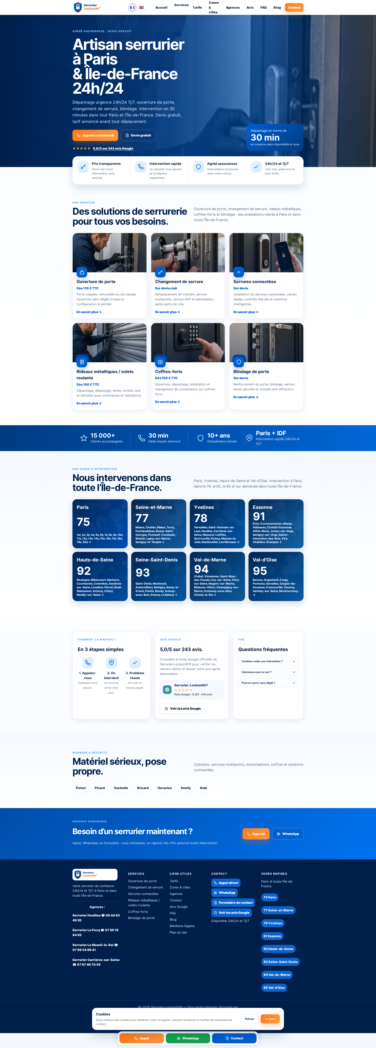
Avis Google (179, 907)
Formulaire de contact (236, 903)
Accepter (270, 1018)
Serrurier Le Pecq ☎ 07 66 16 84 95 (95, 932)
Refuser (249, 1018)
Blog (277, 7)
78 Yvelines (273, 923)
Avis (250, 7)
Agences (233, 7)
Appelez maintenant (98, 135)
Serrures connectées (143, 894)
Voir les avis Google (185, 708)
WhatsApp (290, 834)
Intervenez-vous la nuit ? (268, 672)
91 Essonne (272, 936)
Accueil (161, 7)
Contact (294, 7)
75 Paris (270, 897)
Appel (144, 1038)
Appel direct (228, 883)
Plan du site (178, 932)
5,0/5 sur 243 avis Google (113, 148)
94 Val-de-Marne (277, 975)
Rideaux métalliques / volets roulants (144, 902)
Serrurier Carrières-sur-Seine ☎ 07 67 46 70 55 (96, 962)
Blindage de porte (141, 918)
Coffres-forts (138, 912)
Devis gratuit (141, 135)
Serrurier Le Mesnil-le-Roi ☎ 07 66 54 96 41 (95, 947)
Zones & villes (180, 887)
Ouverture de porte (142, 881)
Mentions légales (182, 926)
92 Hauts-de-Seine (278, 949)
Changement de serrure (145, 887)
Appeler (258, 834)
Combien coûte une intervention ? (268, 661)
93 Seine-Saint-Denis (281, 962)
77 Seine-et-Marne (278, 910)
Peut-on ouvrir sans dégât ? (268, 682)
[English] (141, 7)
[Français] (132, 7)
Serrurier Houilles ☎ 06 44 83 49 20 (96, 917)
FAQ (263, 7)
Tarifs (197, 7)
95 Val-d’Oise (274, 988)
